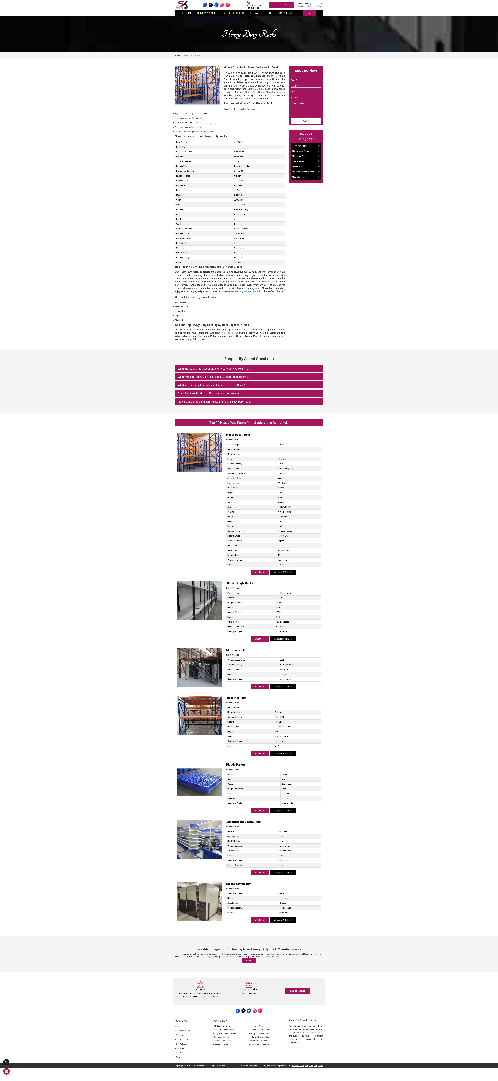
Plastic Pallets (298, 167)
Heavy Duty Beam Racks (260, 1033)
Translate (317, 6)
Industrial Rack (298, 161)
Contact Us (285, 13)
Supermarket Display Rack (303, 172)
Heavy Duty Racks (299, 146)
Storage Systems (221, 1037)
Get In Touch (281, 5)
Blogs (268, 13)
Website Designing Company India (307, 1065)
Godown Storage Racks (224, 1030)
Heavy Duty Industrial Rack (245, 291)
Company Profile (207, 13)
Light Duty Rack (256, 1026)
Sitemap (254, 13)
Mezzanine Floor (299, 156)
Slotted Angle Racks (300, 151)
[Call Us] (6, 1064)
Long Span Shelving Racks (225, 1033)
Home (188, 13)
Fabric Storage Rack (222, 1041)
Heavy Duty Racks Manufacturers (263, 92)
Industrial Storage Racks (260, 1037)
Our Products (235, 13)
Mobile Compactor (299, 177)
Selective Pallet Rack (259, 1041)
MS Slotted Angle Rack (259, 1044)
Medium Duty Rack (222, 1026)
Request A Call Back (283, 572)
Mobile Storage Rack (222, 1044)
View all (249, 960)
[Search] (309, 13)
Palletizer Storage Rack (260, 1030)
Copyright (179, 1066)
